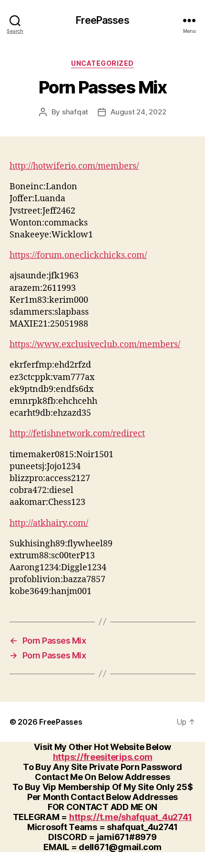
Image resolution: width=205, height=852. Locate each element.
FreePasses (102, 20)
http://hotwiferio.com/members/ (74, 166)
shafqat (75, 111)
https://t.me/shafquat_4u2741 (130, 817)
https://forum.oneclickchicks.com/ (78, 255)
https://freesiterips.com (103, 757)
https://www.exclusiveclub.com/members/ (95, 344)
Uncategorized (102, 63)
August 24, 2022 (138, 111)
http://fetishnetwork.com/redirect (77, 433)
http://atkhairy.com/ (49, 523)
